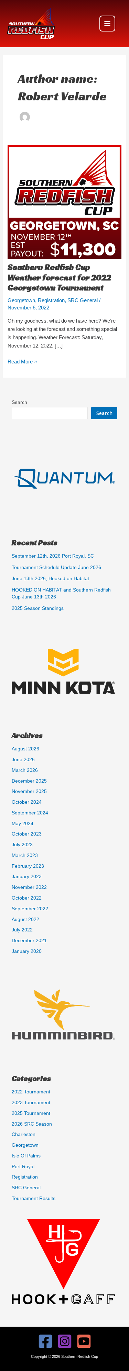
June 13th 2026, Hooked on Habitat (50, 578)
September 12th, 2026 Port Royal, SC (53, 556)
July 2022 (22, 929)
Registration (51, 300)
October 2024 (27, 802)
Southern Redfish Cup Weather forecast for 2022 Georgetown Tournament (59, 277)
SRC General (82, 300)
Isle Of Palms (26, 1155)
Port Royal (23, 1166)
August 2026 (25, 748)
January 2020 (27, 951)
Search (19, 402)
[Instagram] (64, 1341)
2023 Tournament (31, 1102)
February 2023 (28, 866)
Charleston (23, 1134)
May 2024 (22, 823)
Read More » (22, 362)
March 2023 (25, 855)
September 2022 (30, 908)
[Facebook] (45, 1341)
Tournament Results (33, 1198)
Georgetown (21, 300)
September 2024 (30, 812)
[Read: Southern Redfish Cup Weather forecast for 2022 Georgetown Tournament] (64, 203)
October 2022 (27, 898)
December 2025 (29, 781)
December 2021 (29, 940)
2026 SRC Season (32, 1124)
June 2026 (23, 759)
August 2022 (25, 919)
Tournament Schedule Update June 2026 (56, 567)
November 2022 (29, 887)
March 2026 (25, 770)
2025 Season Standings (38, 608)
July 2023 (22, 844)
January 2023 (27, 876)
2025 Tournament (31, 1113)
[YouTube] (84, 1341)
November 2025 (29, 791)
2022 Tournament (31, 1091)
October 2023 (27, 834)
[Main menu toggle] (107, 23)
